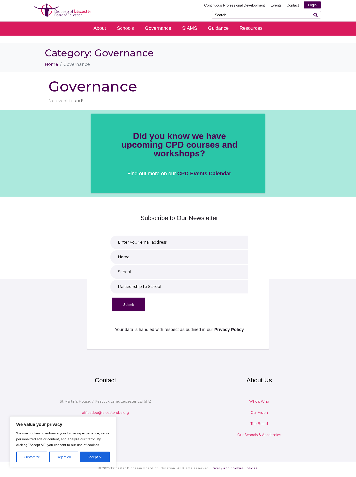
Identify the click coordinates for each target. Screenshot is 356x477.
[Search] (315, 14)
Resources (251, 28)
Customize (32, 457)
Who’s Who (259, 401)
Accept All (94, 457)
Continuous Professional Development (235, 5)
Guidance (218, 28)
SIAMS (189, 28)
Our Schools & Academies (259, 435)
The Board (259, 424)
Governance (158, 28)
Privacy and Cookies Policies (234, 468)
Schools (125, 28)
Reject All (64, 457)
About (99, 28)
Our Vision (259, 412)
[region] (63, 441)
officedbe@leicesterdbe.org (105, 412)
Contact (292, 5)
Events (276, 5)
